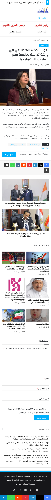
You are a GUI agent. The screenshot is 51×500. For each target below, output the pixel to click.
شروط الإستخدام (29, 484)
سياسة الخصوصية (39, 480)
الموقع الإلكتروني (43, 399)
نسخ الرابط (9, 154)
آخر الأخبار (35, 40)
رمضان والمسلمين (42, 324)
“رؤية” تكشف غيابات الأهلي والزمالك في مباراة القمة (15, 268)
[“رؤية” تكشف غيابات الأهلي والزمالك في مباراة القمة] (13, 258)
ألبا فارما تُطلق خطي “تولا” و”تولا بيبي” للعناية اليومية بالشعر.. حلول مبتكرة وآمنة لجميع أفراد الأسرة (15, 296)
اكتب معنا (9, 480)
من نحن (28, 480)
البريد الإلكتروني (43, 388)
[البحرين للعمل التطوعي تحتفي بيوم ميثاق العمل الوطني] (37, 288)
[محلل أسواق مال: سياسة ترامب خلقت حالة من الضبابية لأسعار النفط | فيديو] (37, 258)
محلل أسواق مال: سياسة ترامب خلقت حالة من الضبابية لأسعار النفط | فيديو (38, 269)
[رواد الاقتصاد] (43, 10)
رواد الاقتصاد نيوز (9, 476)
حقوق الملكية (19, 480)
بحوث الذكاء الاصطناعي (34, 144)
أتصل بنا (18, 484)
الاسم (46, 378)
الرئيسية (44, 40)
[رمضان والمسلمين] (37, 315)
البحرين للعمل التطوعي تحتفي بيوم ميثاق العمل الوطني (38, 301)
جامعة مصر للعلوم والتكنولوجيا (17, 144)
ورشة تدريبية (45, 148)
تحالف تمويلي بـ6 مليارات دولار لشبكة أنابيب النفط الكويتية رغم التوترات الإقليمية (14, 326)
